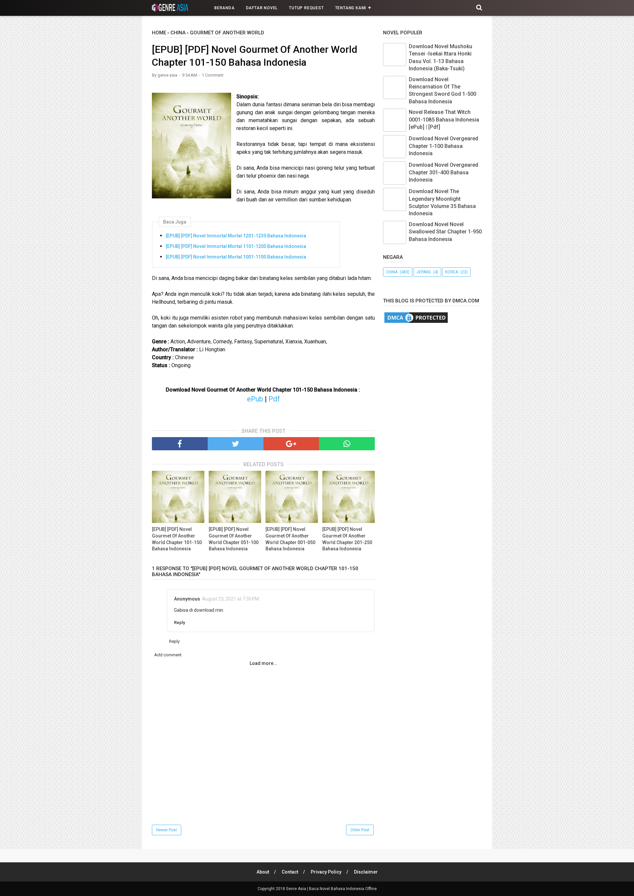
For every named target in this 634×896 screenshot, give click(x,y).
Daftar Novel (262, 8)
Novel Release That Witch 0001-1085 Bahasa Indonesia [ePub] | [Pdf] (444, 119)
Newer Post (166, 830)
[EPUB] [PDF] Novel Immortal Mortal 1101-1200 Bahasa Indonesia (236, 246)
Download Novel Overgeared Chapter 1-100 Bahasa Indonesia (443, 145)
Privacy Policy (326, 872)
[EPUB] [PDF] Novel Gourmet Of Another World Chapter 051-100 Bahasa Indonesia (234, 539)
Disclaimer (366, 872)
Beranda (224, 8)
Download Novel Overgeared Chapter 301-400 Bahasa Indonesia (443, 172)
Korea (451, 272)
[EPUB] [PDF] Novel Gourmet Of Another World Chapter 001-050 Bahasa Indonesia (290, 539)
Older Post (360, 830)
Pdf (274, 399)
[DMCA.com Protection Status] (416, 322)
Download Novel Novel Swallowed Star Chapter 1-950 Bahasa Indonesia (445, 231)
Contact (290, 872)
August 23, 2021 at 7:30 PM (230, 599)
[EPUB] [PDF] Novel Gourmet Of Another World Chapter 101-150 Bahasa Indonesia (177, 539)
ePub (255, 399)
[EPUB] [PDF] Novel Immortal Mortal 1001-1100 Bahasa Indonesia (236, 256)
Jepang (423, 272)
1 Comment (213, 75)
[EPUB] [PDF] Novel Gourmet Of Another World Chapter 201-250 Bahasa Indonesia (347, 539)
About (263, 872)
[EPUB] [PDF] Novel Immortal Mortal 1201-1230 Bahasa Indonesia (236, 235)
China (392, 272)
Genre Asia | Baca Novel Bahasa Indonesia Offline (331, 888)
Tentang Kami (351, 8)
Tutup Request (306, 8)
